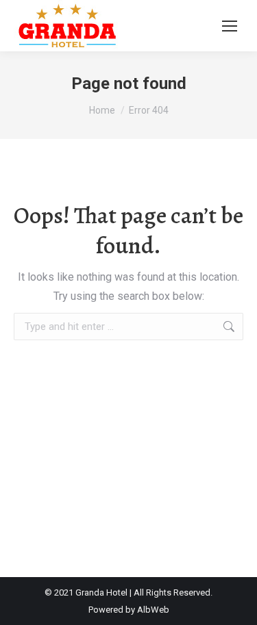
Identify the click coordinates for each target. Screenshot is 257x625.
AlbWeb (153, 609)
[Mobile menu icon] (229, 26)
